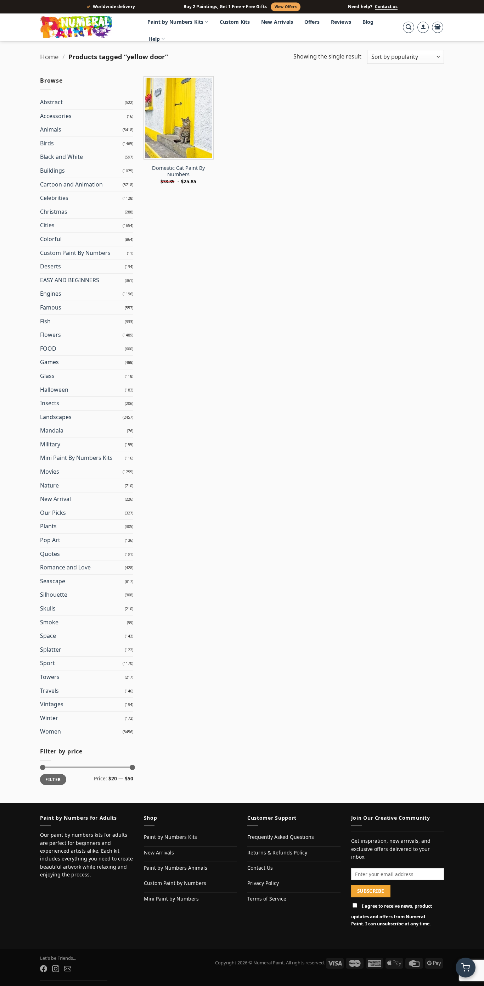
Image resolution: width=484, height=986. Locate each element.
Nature (49, 485)
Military (50, 444)
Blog (368, 21)
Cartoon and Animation (71, 184)
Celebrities (54, 198)
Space (48, 636)
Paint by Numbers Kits (175, 21)
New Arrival (55, 499)
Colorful (51, 239)
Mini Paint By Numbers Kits (76, 458)
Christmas (53, 212)
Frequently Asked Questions (280, 837)
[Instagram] (55, 969)
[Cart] (437, 27)
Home (49, 56)
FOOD (48, 348)
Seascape (52, 581)
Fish (45, 321)
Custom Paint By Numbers (75, 253)
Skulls (48, 608)
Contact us (386, 7)
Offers (312, 21)
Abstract (51, 102)
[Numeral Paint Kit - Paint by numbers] (86, 27)
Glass (47, 376)
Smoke (49, 622)
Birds (47, 143)
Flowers (50, 335)
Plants (48, 526)
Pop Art (50, 540)
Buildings (52, 170)
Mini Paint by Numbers (171, 898)
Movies (49, 471)
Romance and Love (65, 567)
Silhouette (53, 594)
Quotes (50, 554)
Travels (49, 691)
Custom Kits (235, 21)
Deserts (50, 266)
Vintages (51, 704)
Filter (53, 779)
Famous (50, 307)
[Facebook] (43, 969)
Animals (50, 129)
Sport (47, 663)
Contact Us (260, 867)
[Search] (408, 27)
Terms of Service (266, 898)
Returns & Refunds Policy (277, 852)
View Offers (286, 6)
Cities (47, 225)
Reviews (341, 21)
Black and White (61, 157)
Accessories (56, 116)
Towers (50, 677)
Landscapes (56, 417)
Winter (49, 718)
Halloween (54, 390)
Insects (49, 403)
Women (50, 731)
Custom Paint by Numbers (175, 883)
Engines (50, 293)
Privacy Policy (263, 883)
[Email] (67, 969)
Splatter (50, 649)
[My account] (423, 27)
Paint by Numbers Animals (175, 867)
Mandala (51, 430)
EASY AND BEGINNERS (69, 280)
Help (154, 38)
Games (49, 362)
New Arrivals (277, 21)
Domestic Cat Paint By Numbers (178, 171)
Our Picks (53, 513)
